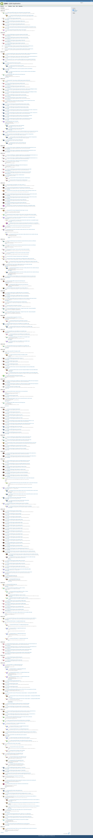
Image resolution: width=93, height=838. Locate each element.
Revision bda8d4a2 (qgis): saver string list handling (14, 542)
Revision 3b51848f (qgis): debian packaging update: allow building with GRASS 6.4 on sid (20, 420)
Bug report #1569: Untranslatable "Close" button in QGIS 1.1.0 (16, 184)
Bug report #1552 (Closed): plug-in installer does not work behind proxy (17, 783)
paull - (9, 224)
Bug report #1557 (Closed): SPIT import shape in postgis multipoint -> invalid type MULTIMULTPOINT (25, 695)
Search (81, 2)
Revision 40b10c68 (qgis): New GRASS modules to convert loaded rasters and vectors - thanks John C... (22, 112)
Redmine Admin (7, 353)
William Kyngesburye (8, 41)
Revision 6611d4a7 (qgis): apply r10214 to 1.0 (14, 680)
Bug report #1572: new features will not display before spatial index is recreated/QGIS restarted (21, 205)
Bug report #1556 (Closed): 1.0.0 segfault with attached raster (19, 624)
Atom (69, 833)
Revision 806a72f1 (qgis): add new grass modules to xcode (16, 83)
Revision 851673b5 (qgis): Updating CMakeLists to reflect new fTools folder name (19, 439)
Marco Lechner (7, 28)
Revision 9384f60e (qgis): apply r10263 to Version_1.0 (15, 358)
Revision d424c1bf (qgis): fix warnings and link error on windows (16, 448)
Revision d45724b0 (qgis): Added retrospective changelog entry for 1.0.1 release (19, 793)
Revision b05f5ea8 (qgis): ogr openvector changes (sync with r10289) (17, 34)
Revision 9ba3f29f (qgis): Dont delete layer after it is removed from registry (18, 706)
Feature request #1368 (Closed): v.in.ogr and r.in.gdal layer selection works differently (19, 68)
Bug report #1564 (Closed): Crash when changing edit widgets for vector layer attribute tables (21, 366)
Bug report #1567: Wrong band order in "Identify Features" (15, 174)
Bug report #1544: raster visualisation (12, 121)
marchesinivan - (10, 339)
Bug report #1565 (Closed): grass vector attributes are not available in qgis (18, 323)
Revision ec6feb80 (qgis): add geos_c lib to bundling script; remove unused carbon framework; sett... (22, 646)
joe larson (6, 774)
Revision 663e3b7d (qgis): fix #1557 (12, 683)
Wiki (17, 6)
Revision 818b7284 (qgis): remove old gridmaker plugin (15, 609)
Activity (6, 6)
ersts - (6, 156)
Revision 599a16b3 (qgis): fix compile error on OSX (14, 417)
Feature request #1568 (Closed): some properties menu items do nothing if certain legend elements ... (22, 298)
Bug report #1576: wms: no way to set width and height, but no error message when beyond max (21, 59)
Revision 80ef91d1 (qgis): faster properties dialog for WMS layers (16, 199)
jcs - (8, 632)
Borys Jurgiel (10, 221)
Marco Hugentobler (7, 195)
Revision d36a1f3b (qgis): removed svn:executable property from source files (18, 463)
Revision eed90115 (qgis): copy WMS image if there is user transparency (18, 292)
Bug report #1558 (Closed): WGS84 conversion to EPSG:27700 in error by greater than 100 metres (21, 689)
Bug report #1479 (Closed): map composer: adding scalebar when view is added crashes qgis (21, 229)
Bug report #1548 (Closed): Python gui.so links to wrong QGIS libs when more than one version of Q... (22, 828)
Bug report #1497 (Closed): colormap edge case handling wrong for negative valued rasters (20, 258)
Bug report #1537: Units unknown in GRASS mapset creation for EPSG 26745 (18, 80)
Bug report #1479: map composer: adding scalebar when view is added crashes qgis (19, 264)
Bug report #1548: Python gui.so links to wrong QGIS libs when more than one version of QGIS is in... (22, 618)
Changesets (75, 10)
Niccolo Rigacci (7, 332)
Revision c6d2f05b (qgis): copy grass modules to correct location (16, 94)
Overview (2, 6)
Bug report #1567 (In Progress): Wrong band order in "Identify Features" (17, 256)
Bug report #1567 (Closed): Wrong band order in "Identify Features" (20, 177)
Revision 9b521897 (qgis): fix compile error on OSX (14, 414)
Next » (69, 832)
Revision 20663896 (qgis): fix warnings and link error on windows (16, 445)
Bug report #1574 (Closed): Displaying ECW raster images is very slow (17, 210)
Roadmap (10, 6)
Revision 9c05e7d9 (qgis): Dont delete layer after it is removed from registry (18, 703)
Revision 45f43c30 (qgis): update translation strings (14, 522)
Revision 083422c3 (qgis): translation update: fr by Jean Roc (16, 563)
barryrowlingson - (7, 300)
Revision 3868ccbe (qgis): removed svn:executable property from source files (18, 460)
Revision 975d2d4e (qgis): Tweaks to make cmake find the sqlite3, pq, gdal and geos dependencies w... (22, 56)
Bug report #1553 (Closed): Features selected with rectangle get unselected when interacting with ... (21, 780)
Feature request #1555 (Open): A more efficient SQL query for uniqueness (21, 740)
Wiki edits (75, 11)
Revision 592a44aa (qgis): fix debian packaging (14, 510)
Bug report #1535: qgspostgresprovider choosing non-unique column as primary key (19, 716)
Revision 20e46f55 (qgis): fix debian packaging (14, 513)
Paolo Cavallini (7, 64)
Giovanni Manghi (10, 335)
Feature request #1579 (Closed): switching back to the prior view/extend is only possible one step (21, 26)
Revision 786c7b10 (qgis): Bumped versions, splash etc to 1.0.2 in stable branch (19, 813)
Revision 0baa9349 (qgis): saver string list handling (14, 545)
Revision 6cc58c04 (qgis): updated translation (14, 18)
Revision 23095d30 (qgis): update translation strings (15, 519)
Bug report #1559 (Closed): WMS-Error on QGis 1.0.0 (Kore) (19, 591)
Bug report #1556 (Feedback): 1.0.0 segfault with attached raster (20, 672)
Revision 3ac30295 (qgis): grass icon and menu (14, 432)
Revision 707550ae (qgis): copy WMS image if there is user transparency (18, 295)
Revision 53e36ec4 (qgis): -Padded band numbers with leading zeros (17, 160)
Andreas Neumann (7, 277)
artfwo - (6, 186)
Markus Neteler (7, 504)
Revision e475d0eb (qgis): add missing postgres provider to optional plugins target (19, 649)
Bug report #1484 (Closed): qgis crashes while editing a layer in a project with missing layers (24, 482)
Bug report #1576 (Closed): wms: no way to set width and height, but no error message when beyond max (22, 131)
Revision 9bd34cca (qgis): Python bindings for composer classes (16, 466)
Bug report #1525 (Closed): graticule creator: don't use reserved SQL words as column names (24, 490)
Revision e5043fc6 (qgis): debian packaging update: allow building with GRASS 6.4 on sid (20, 423)
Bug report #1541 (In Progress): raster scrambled (18, 750)
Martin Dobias (7, 90)
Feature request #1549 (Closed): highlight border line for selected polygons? (18, 823)
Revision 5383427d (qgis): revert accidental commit (14, 525)
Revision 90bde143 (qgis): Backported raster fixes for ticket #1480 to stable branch (19, 816)
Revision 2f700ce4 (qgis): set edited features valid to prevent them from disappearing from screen (21, 150)
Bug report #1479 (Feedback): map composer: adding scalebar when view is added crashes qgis (25, 267)
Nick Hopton (6, 691)
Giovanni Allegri (7, 782)
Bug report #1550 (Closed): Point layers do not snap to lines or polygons (17, 819)
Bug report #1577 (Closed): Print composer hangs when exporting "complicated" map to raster (21, 100)
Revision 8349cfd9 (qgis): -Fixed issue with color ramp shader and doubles (18, 252)
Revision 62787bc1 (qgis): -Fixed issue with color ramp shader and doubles (18, 249)
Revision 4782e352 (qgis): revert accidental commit (14, 539)
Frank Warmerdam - (10, 762)
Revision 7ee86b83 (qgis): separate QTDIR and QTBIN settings (16, 603)
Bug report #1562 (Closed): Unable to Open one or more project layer (17, 391)
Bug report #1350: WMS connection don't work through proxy (16, 74)
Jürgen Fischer (7, 22)
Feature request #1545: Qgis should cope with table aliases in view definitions (18, 720)
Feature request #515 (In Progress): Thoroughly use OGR (19, 354)
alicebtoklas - (6, 266)
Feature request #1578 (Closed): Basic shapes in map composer (16, 29)
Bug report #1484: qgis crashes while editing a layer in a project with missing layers (19, 809)
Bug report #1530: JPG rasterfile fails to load (17, 760)
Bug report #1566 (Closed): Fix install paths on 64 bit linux (19, 320)
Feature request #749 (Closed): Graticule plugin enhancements (16, 497)
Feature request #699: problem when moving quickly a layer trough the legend (18, 12)
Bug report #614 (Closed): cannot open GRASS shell (15, 139)
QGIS (6, 3)
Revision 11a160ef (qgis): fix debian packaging (14, 516)
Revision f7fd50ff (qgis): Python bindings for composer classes (16, 469)
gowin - (6, 192)
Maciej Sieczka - (7, 218)
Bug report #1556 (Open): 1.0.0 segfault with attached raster (19, 638)
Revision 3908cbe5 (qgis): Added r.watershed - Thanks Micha (16, 770)
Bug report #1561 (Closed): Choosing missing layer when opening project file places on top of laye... (22, 442)
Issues (14, 6)
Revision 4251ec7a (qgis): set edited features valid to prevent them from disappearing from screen (21, 147)
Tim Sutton (9, 356)
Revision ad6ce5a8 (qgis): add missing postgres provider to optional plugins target (19, 652)
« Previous (2, 832)
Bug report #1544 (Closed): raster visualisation (17, 125)
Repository (20, 6)
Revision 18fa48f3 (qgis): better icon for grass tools (14, 426)
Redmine (43, 835)
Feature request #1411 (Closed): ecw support (14, 62)
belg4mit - (6, 102)
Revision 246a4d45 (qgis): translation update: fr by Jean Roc (16, 566)
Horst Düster (6, 822)
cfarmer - (6, 243)
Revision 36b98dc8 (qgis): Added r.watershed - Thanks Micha (16, 767)
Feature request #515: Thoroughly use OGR (13, 386)
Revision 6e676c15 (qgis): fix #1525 (12, 395)
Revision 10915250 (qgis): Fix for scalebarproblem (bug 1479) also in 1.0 (18, 548)
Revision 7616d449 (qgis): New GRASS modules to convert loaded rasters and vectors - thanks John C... (22, 109)
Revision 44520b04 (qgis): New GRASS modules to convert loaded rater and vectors (19, 115)
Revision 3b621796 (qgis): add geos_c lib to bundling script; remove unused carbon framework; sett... (22, 643)
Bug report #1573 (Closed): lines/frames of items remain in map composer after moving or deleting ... (22, 214)
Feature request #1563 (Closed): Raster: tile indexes (15, 375)
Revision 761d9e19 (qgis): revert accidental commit (14, 536)
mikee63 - (9, 593)
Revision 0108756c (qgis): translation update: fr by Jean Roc (16, 560)
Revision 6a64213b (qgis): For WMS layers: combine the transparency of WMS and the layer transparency (22, 383)
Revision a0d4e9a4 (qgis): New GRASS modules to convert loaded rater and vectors (19, 118)
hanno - (9, 322)
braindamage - (7, 586)
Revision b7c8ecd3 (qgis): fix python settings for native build (16, 40)
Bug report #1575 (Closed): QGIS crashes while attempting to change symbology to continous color (21, 190)
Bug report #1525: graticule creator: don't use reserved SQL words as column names (19, 398)
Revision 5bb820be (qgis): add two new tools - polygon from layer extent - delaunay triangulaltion (21, 308)
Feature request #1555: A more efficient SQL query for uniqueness (17, 734)
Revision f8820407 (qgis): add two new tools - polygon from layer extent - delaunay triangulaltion (21, 311)
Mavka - (6, 377)
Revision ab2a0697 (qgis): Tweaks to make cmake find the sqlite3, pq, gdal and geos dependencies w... (22, 53)
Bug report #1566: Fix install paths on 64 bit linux (14, 305)
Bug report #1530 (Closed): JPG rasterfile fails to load (15, 753)
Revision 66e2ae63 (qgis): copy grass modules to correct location (17, 97)
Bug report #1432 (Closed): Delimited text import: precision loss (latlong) (17, 503)
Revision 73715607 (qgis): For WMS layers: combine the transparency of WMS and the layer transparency (22, 380)
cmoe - (6, 481)
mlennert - (6, 61)
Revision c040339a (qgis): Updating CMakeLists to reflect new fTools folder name (19, 436)
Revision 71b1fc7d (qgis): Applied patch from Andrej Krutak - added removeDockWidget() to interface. (22, 91)
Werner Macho (7, 19)
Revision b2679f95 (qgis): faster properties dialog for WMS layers (16, 202)
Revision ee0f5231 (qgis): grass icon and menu (14, 429)
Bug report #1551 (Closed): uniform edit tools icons (14, 790)
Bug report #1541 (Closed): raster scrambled (13, 743)
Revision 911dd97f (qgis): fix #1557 (12, 686)
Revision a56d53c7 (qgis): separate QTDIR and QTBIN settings (16, 600)
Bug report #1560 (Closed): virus (12, 575)
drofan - (6, 31)
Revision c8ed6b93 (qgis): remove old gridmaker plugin (15, 606)
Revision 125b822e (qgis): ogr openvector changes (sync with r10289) (17, 37)
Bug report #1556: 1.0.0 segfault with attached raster (18, 633)
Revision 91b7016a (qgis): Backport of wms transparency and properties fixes (18, 187)
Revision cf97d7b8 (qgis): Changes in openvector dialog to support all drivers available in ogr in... (19, 48)
